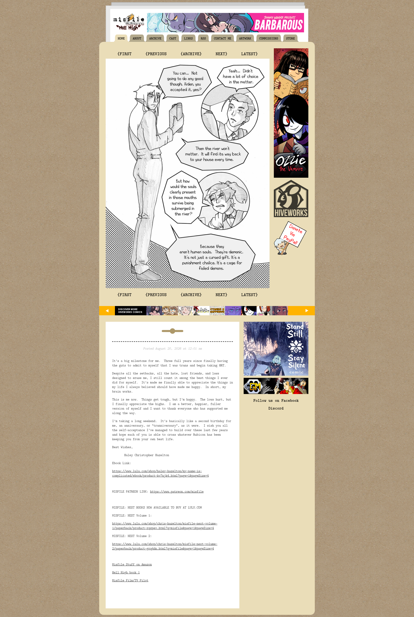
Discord (276, 408)
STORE (290, 38)
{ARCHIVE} (191, 53)
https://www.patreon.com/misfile (177, 491)
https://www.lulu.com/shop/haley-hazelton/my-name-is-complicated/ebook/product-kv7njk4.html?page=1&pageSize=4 (160, 473)
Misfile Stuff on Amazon (132, 564)
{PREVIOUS (156, 53)
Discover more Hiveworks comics (130, 311)
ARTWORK (245, 38)
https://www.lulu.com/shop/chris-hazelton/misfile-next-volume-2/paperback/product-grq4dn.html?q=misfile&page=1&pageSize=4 (164, 546)
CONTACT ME (222, 38)
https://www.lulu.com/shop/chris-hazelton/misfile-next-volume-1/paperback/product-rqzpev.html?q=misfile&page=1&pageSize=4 (164, 525)
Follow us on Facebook (276, 400)
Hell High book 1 (126, 572)
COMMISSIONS (268, 38)
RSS (203, 38)
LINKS (188, 38)
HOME (121, 38)
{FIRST (124, 53)
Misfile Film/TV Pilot (130, 580)
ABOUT (137, 38)
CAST (172, 38)
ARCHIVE (155, 38)
